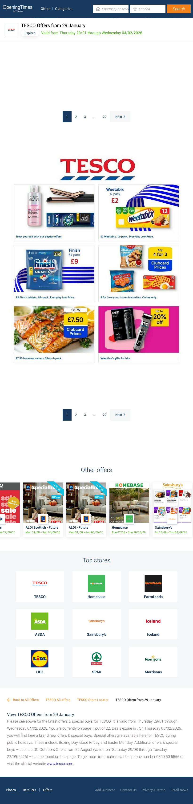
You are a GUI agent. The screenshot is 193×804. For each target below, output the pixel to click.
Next (118, 117)
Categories (63, 9)
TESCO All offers (58, 700)
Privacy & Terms (153, 790)
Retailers (29, 790)
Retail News (179, 790)
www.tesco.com (60, 763)
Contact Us (128, 790)
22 (105, 117)
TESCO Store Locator (93, 700)
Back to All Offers (25, 700)
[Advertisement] (61, 77)
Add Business (105, 790)
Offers (45, 9)
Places (11, 790)
